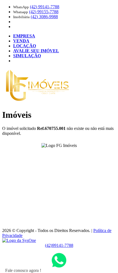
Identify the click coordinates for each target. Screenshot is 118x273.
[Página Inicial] (37, 101)
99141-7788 (44, 6)
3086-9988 (44, 16)
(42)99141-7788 (59, 245)
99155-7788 (43, 11)
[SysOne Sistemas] (19, 240)
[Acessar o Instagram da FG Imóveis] (62, 153)
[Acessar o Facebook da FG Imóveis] (55, 153)
